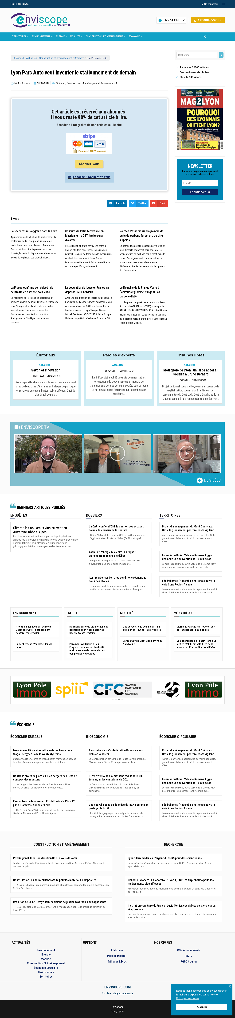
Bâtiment (79, 58)
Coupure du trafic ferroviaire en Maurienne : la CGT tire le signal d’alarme (84, 235)
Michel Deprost (53, 376)
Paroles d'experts (119, 355)
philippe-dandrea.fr (123, 993)
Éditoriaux (45, 355)
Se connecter (211, 4)
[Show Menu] (223, 4)
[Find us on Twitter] (205, 36)
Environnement (41, 36)
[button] (48, 453)
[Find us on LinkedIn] (215, 36)
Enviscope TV (174, 20)
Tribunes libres (190, 355)
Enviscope (118, 1007)
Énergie (60, 36)
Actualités (31, 58)
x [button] (230, 986)
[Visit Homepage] (40, 20)
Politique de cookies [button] (187, 998)
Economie (134, 36)
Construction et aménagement (104, 36)
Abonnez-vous (209, 20)
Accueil (20, 58)
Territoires (19, 36)
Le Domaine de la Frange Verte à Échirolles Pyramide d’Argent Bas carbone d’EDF (140, 292)
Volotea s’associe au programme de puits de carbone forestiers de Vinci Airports (141, 235)
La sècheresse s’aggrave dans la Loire (34, 231)
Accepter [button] (202, 1007)
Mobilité (75, 36)
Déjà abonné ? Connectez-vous (89, 177)
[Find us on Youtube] (210, 36)
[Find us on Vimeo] (220, 36)
